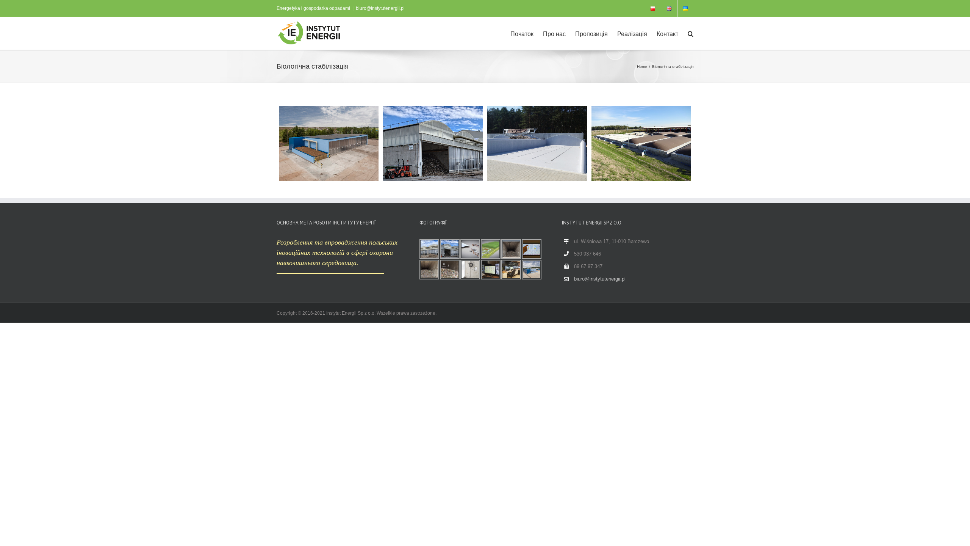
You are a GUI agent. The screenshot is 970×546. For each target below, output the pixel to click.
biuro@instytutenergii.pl (380, 8)
